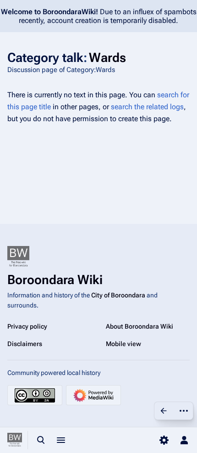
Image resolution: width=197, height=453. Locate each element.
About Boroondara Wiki (139, 326)
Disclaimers (24, 343)
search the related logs (147, 106)
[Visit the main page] (14, 440)
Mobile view (123, 343)
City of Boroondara (118, 295)
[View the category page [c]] (163, 411)
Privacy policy (27, 326)
